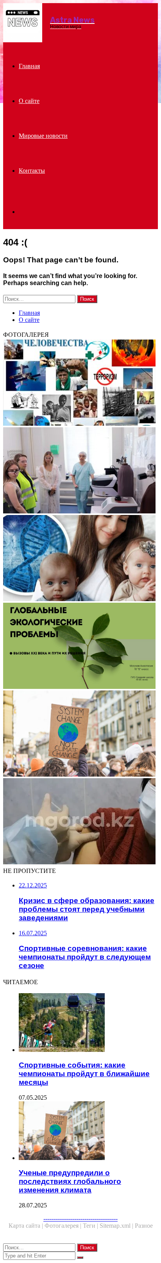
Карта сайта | (27, 1225)
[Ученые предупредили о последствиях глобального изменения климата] (80, 734)
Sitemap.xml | (117, 1225)
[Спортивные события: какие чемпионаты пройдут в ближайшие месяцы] (88, 1023)
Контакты (32, 170)
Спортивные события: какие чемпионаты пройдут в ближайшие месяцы (84, 1073)
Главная (29, 66)
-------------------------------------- (80, 1218)
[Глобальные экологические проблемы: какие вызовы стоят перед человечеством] (80, 646)
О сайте (29, 101)
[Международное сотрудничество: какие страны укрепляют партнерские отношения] (80, 471)
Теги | (91, 1225)
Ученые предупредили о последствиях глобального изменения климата (70, 1181)
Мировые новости (43, 135)
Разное (144, 1225)
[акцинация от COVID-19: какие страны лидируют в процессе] (80, 822)
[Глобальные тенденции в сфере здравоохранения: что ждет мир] (80, 383)
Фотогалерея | (64, 1225)
